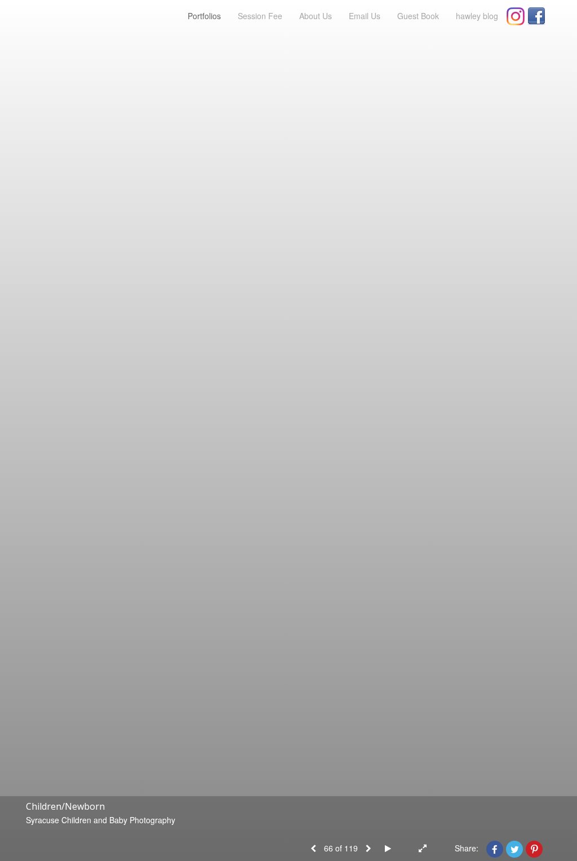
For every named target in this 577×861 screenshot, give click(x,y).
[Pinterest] (534, 848)
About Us (315, 15)
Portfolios (204, 15)
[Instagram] (516, 16)
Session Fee (260, 15)
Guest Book (418, 15)
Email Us (364, 15)
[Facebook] (536, 16)
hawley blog (477, 15)
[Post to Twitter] (514, 848)
